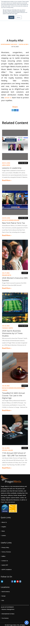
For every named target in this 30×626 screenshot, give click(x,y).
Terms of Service (6, 552)
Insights (4, 526)
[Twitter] (13, 110)
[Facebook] (17, 110)
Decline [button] (18, 17)
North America (6, 591)
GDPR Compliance (7, 569)
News (3, 531)
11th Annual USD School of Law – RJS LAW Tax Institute (14, 454)
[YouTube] (17, 581)
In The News (23, 163)
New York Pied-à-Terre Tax (13, 223)
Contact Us (5, 560)
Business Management (8, 609)
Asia (3, 600)
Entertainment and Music (9, 44)
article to (8, 97)
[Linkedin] (15, 110)
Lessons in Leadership (11, 168)
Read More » (6, 180)
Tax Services (5, 618)
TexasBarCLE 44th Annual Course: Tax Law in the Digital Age (13, 395)
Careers (4, 535)
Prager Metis (6, 275)
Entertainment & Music (8, 614)
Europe (4, 596)
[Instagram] (20, 581)
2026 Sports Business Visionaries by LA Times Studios (12, 333)
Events (24, 273)
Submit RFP (5, 565)
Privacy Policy (5, 547)
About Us (4, 522)
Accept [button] (11, 17)
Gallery (3, 556)
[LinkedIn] (2, 581)
